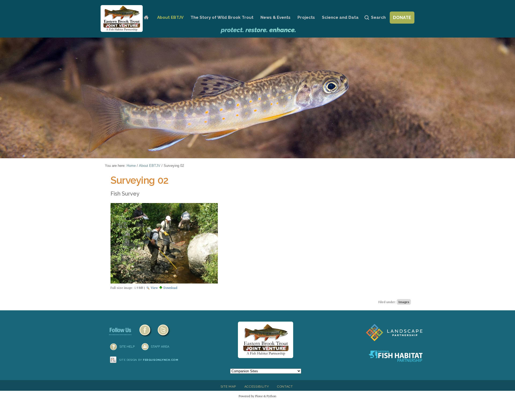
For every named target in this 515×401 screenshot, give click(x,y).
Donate (402, 17)
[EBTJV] (122, 18)
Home (146, 18)
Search (378, 17)
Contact (285, 386)
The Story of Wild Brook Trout (221, 17)
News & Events (275, 17)
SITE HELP (127, 346)
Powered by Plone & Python (257, 396)
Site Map (228, 386)
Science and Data (340, 17)
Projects (306, 17)
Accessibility (256, 386)
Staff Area (160, 346)
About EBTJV (170, 17)
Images (403, 302)
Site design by (148, 359)
